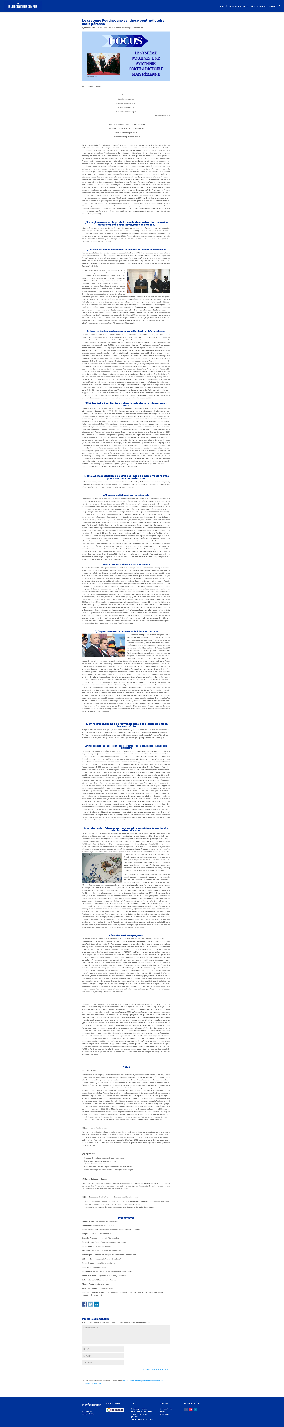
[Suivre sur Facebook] (186, 1409)
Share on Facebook (84, 1304)
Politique (125, 28)
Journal (272, 6)
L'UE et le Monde (114, 28)
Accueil (223, 6)
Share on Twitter (90, 1304)
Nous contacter (258, 6)
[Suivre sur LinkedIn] (195, 1409)
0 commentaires (136, 28)
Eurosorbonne (89, 28)
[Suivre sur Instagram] (190, 1409)
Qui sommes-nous (237, 6)
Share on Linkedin (96, 1304)
